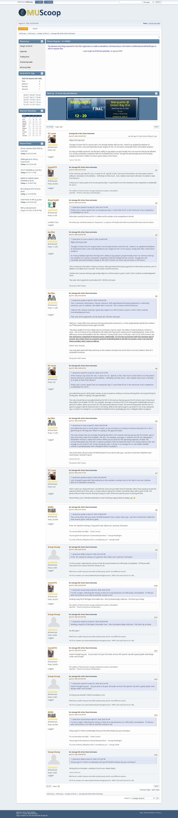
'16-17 (38, 100)
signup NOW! (117, 51)
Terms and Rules (149, 813)
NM (22, 208)
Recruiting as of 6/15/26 (30, 189)
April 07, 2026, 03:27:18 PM (77, 170)
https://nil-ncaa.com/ (77, 140)
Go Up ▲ (159, 813)
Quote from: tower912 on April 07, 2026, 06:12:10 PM (90, 683)
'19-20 (38, 97)
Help (141, 813)
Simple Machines (33, 813)
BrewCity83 (53, 200)
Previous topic (145, 790)
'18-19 (25, 100)
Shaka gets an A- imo (28, 159)
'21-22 (25, 97)
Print (156, 127)
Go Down (49, 127)
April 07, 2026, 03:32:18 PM (77, 203)
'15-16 (25, 102)
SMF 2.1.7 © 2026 (21, 813)
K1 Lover (52, 133)
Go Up (48, 786)
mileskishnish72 (31, 208)
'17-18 (32, 100)
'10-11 (38, 105)
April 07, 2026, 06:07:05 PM (77, 549)
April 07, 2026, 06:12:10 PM (77, 650)
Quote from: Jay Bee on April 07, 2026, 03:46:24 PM (89, 300)
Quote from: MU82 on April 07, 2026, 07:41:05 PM (89, 759)
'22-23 (38, 95)
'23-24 (32, 95)
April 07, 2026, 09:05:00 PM (77, 754)
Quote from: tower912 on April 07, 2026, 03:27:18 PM (90, 207)
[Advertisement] (102, 72)
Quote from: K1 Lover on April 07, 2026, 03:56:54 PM (90, 425)
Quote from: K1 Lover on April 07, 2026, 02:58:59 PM (90, 239)
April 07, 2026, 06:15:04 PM (77, 679)
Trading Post (24, 57)
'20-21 (32, 97)
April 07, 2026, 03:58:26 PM (77, 421)
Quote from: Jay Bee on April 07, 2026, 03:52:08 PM (89, 477)
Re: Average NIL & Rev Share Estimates (83, 293)
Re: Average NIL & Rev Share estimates (83, 167)
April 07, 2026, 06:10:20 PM (77, 617)
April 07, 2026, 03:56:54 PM (77, 368)
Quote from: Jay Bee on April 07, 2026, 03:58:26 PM (89, 514)
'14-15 (32, 102)
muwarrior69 (25, 162)
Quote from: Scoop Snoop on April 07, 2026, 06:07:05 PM (91, 590)
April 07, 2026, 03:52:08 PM (77, 296)
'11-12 (32, 105)
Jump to (127, 798)
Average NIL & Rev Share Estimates (81, 133)
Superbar (23, 51)
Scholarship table (154, 23)
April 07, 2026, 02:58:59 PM (77, 136)
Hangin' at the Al (26, 46)
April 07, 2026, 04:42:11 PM (77, 473)
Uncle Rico (24, 151)
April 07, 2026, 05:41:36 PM (77, 509)
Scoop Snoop (54, 547)
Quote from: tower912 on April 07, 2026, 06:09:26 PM (90, 622)
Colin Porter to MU (28, 200)
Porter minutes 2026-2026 (31, 148)
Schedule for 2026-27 (120, 117)
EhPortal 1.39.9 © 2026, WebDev (26, 812)
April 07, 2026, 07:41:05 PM (77, 715)
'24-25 (25, 95)
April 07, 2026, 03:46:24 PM (77, 234)
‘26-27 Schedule (26, 170)
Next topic (155, 790)
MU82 (32, 181)
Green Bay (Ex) (120, 105)
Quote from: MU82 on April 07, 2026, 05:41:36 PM (89, 554)
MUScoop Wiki (25, 67)
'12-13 (25, 105)
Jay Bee (39, 200)
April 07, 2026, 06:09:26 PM (77, 585)
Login (85, 51)
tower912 (52, 167)
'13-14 (38, 102)
